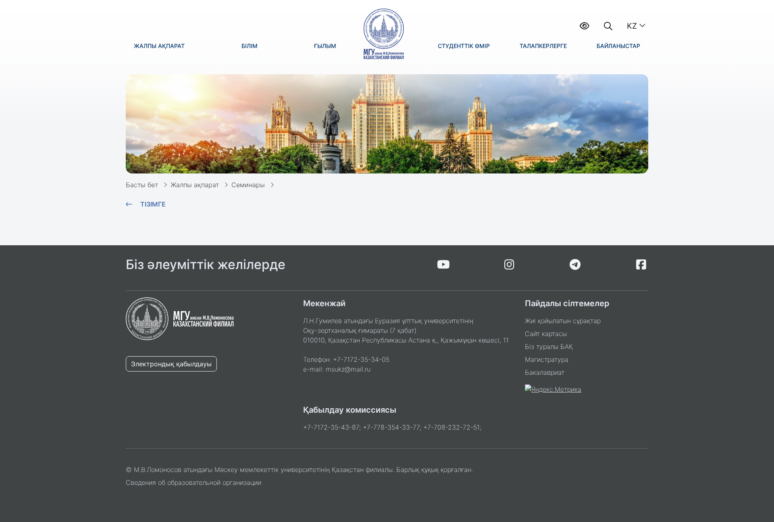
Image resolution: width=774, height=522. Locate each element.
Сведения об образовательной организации (193, 482)
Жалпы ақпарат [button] (159, 45)
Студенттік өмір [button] (464, 45)
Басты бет (142, 185)
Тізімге (153, 204)
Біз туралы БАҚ (549, 346)
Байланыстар (618, 45)
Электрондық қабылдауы (171, 364)
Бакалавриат (544, 372)
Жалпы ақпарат (195, 185)
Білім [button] (249, 45)
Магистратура (546, 359)
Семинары (248, 185)
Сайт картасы (546, 334)
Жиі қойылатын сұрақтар (563, 321)
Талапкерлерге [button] (543, 45)
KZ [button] (632, 26)
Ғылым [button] (325, 45)
